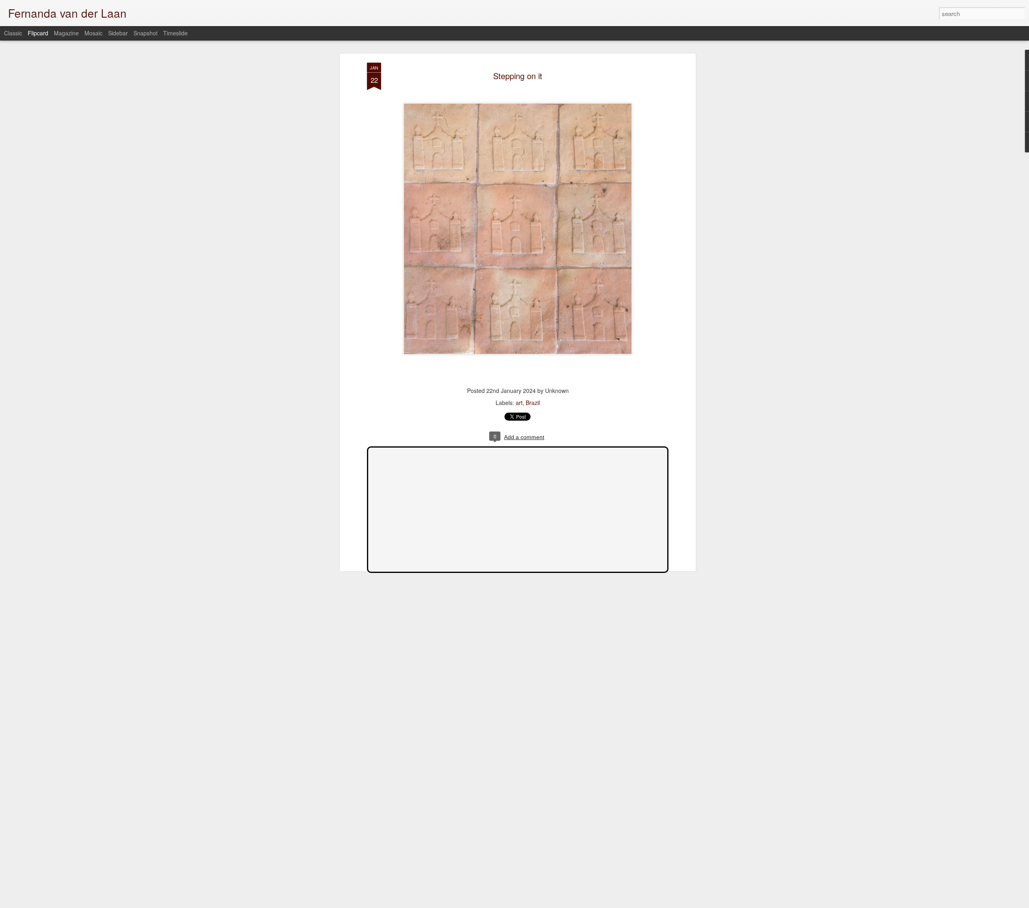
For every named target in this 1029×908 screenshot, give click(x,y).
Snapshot (145, 33)
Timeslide (175, 33)
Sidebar (118, 33)
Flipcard (38, 33)
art (519, 403)
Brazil (533, 403)
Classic (13, 33)
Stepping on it (517, 76)
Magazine (66, 33)
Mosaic (93, 33)
